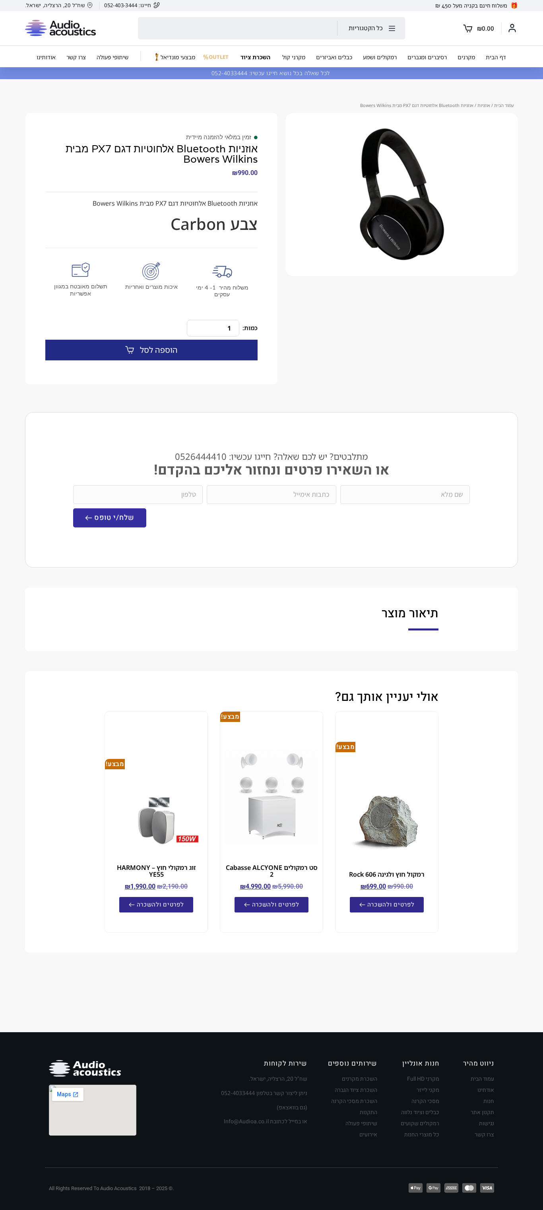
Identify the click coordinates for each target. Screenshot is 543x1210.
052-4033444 (230, 73)
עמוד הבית (504, 105)
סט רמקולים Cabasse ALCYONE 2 (272, 871)
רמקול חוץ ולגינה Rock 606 (387, 874)
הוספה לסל (159, 349)
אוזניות (483, 105)
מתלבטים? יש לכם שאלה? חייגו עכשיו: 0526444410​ (271, 456)
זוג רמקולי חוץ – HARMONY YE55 (156, 871)
